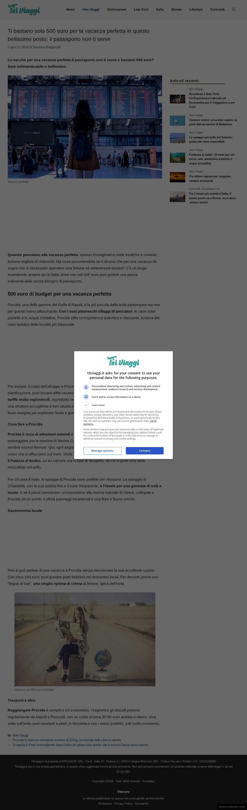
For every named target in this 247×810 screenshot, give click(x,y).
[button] (123, 405)
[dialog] (123, 405)
